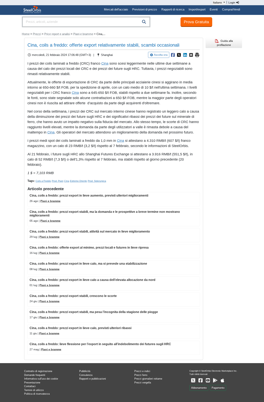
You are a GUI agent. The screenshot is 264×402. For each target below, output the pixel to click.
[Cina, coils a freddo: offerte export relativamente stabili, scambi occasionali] (172, 55)
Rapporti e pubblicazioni (92, 378)
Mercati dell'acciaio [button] (116, 9)
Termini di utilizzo (34, 390)
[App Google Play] (215, 380)
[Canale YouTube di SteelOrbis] (208, 380)
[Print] (197, 55)
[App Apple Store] (222, 380)
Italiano (217, 2)
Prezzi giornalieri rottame (148, 378)
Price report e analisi (57, 34)
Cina (104, 63)
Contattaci (30, 386)
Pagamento (218, 387)
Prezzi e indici (142, 371)
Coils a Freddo (43, 181)
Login (232, 2)
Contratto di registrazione (38, 371)
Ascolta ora (161, 54)
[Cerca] (144, 22)
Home (26, 34)
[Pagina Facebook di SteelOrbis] (200, 380)
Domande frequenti (34, 375)
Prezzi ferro (140, 375)
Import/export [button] (197, 9)
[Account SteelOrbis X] (193, 380)
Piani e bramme (83, 34)
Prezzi (37, 34)
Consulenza (85, 375)
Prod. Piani (57, 181)
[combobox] (86, 22)
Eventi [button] (214, 9)
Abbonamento (199, 387)
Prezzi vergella (142, 382)
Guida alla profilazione (225, 42)
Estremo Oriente (78, 181)
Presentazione (32, 382)
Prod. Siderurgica (97, 181)
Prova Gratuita (196, 22)
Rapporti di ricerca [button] (172, 9)
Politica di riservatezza (37, 393)
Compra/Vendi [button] (231, 9)
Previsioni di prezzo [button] (144, 9)
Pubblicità (84, 371)
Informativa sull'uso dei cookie (41, 378)
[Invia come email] (191, 55)
